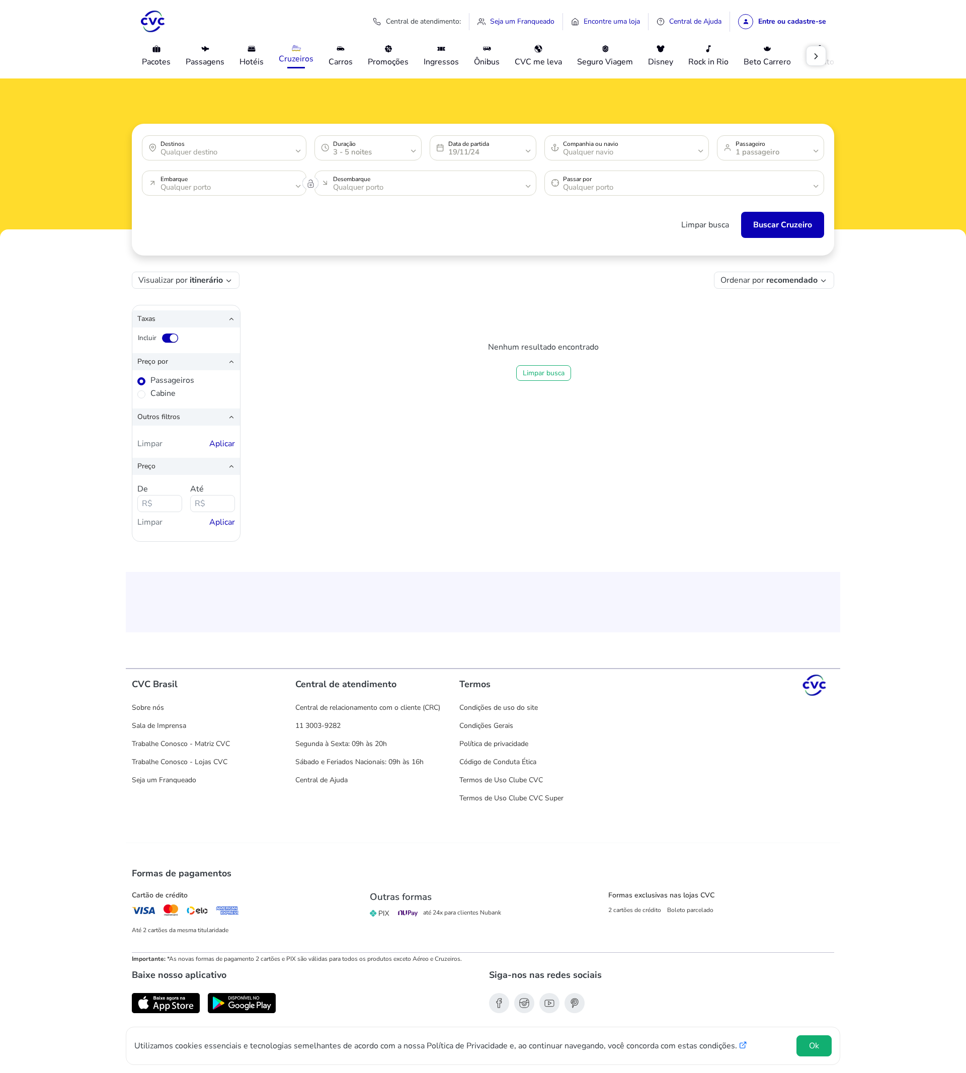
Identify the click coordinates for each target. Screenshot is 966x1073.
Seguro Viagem (605, 61)
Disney (660, 61)
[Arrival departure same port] (310, 185)
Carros (341, 61)
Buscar (766, 224)
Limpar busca (705, 224)
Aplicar (222, 443)
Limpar (150, 443)
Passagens (205, 61)
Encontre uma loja (611, 21)
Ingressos (441, 61)
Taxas (158, 318)
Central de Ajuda (694, 21)
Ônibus (487, 61)
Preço (158, 466)
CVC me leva (538, 61)
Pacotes (156, 61)
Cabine (163, 393)
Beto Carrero (767, 61)
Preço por (164, 361)
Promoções (388, 61)
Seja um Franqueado (521, 21)
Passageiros (172, 380)
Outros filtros (170, 416)
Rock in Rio (708, 61)
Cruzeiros (296, 58)
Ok (814, 1045)
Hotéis (251, 61)
